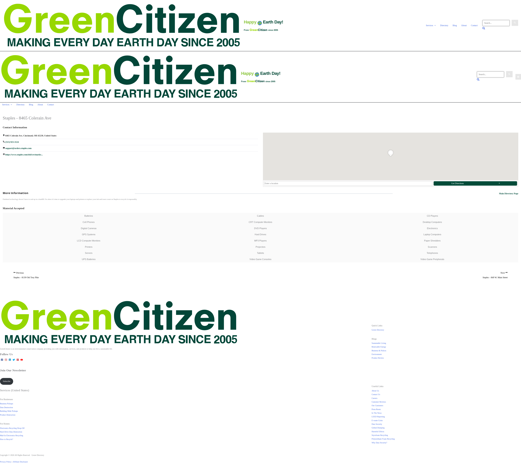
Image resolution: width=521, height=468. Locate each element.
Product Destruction (7, 415)
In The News (377, 413)
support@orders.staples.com (18, 148)
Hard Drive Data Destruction (11, 432)
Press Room (376, 409)
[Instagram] (6, 360)
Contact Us (376, 394)
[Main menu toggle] (518, 77)
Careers (374, 398)
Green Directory (378, 330)
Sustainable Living (379, 343)
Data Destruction (6, 407)
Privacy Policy (5, 462)
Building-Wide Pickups (9, 411)
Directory (444, 25)
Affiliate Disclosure (20, 462)
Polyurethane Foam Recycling (383, 439)
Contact (474, 25)
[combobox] (348, 183)
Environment (377, 354)
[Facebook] (2, 360)
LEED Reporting (378, 417)
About (464, 25)
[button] (434, 25)
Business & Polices (379, 351)
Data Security (377, 424)
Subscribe (6, 381)
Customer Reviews (379, 402)
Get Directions (457, 183)
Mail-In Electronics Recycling (11, 435)
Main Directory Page (508, 193)
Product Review (378, 358)
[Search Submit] (515, 23)
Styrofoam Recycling (380, 435)
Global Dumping (378, 428)
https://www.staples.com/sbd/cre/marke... (24, 154)
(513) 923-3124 (12, 142)
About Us (375, 391)
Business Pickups (6, 404)
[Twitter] (14, 360)
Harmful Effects (378, 431)
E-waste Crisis (377, 420)
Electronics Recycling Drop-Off (12, 428)
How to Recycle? (6, 439)
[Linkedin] (10, 360)
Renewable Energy (379, 347)
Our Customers (377, 405)
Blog (455, 25)
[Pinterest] (18, 360)
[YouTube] (21, 360)
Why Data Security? (379, 443)
